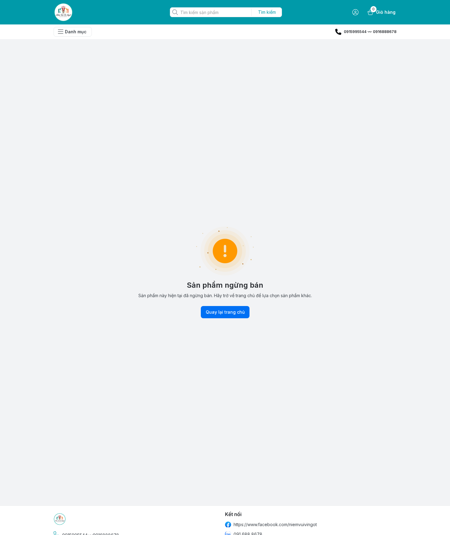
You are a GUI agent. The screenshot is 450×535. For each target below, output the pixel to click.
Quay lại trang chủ (225, 312)
